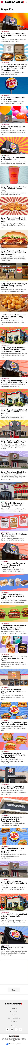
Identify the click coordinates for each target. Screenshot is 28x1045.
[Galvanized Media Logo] (14, 1036)
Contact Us (14, 1021)
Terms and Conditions (14, 1018)
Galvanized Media (13, 1038)
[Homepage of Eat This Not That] (13, 1003)
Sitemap (14, 1015)
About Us (14, 1008)
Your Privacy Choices (15, 1044)
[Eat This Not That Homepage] (14, 2)
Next (14, 990)
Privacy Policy (14, 1011)
